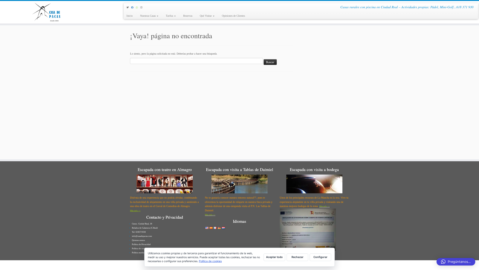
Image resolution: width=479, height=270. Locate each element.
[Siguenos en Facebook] (133, 7)
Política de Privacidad (141, 244)
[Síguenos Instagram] (142, 7)
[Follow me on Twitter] (128, 7)
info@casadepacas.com (142, 236)
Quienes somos (138, 240)
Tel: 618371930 (139, 232)
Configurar (320, 257)
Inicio (129, 15)
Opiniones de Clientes (233, 15)
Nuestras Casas (148, 15)
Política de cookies (140, 248)
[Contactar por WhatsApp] (138, 7)
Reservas (187, 15)
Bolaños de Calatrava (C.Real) (145, 228)
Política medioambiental (142, 252)
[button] (456, 262)
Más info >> (135, 210)
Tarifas (170, 15)
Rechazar (297, 257)
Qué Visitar (206, 15)
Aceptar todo (274, 257)
